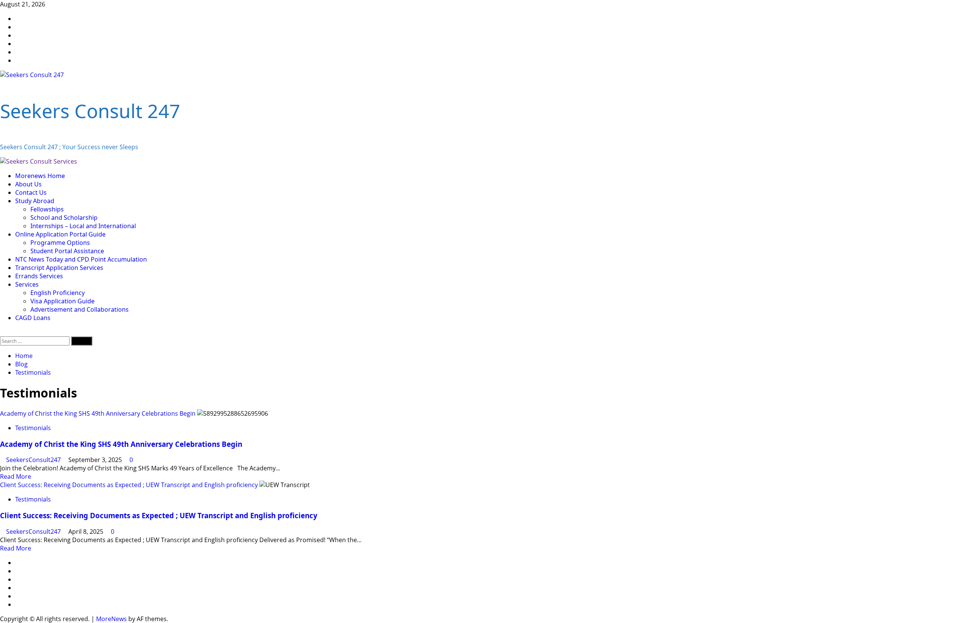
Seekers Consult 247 (90, 111)
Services (27, 284)
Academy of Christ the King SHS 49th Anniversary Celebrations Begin (98, 413)
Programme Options (60, 242)
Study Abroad (34, 201)
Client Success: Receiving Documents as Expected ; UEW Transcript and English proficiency (129, 485)
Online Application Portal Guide (60, 234)
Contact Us (31, 192)
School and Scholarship (64, 217)
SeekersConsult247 (34, 460)
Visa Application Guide (62, 301)
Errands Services (39, 276)
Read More (15, 476)
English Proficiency (57, 293)
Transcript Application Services (59, 267)
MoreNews (111, 619)
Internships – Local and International (83, 226)
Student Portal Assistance (67, 251)
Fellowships (47, 209)
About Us (28, 184)
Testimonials (33, 428)
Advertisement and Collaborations (79, 309)
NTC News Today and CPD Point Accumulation (81, 259)
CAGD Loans (32, 318)
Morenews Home (40, 176)
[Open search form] (2, 332)
